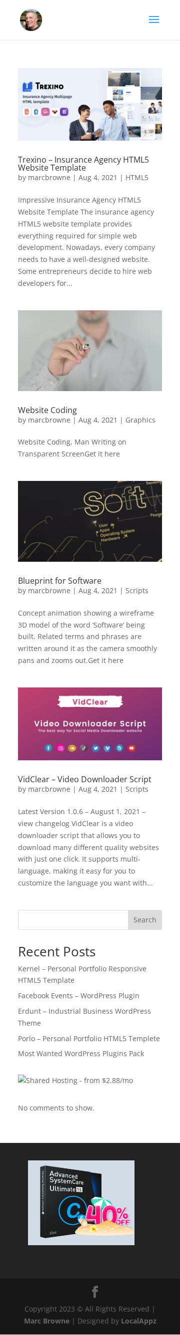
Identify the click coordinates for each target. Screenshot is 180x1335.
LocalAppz (138, 1321)
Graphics (141, 420)
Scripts (137, 590)
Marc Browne (47, 1321)
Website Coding (47, 410)
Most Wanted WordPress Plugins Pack (81, 1053)
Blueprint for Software (60, 580)
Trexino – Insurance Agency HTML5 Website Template (83, 163)
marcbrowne (49, 177)
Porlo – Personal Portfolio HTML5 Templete (89, 1038)
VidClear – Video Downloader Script (85, 779)
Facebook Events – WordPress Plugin (79, 995)
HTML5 (137, 177)
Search (145, 919)
